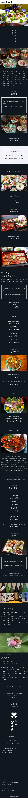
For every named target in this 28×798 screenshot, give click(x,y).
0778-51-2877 (15, 743)
